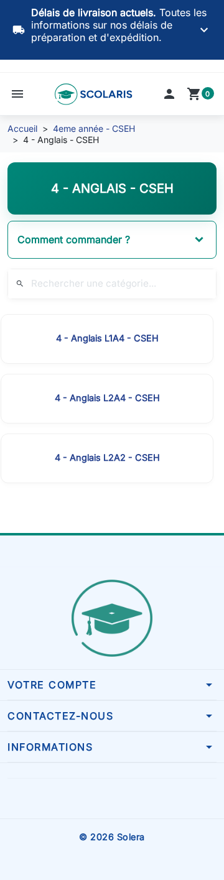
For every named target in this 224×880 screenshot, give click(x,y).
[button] (17, 94)
